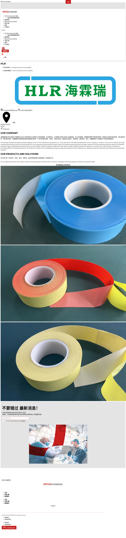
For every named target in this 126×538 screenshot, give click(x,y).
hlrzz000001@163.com (10, 110)
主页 (6, 492)
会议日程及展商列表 (13, 18)
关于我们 (7, 27)
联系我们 (7, 496)
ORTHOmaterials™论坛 (11, 16)
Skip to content (6, 1)
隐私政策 (7, 517)
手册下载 (7, 23)
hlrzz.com (6, 129)
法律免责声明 (8, 519)
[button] (41, 30)
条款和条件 (23, 420)
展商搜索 (7, 19)
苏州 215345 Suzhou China (8, 124)
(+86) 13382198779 (26, 110)
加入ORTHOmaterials (11, 21)
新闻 (6, 25)
